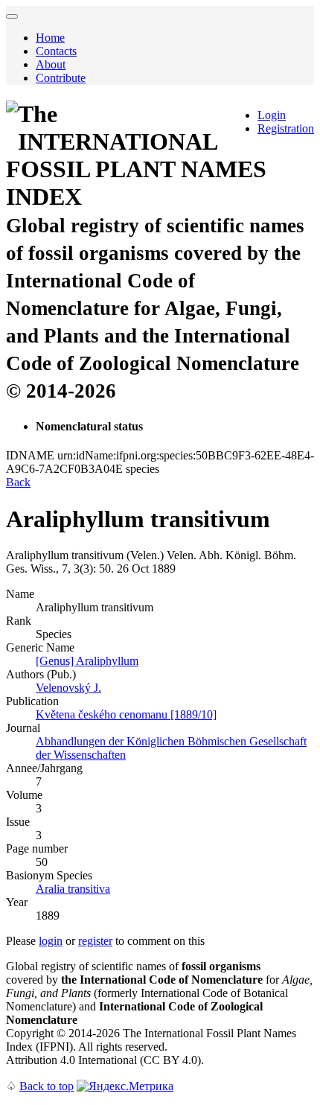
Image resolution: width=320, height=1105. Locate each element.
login (51, 940)
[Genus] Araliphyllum (87, 661)
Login (271, 115)
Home (50, 37)
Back (18, 482)
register (95, 940)
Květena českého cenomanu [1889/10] (126, 714)
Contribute (61, 77)
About (50, 64)
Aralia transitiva (73, 888)
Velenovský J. (68, 687)
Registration (285, 128)
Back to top (46, 1086)
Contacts (56, 51)
